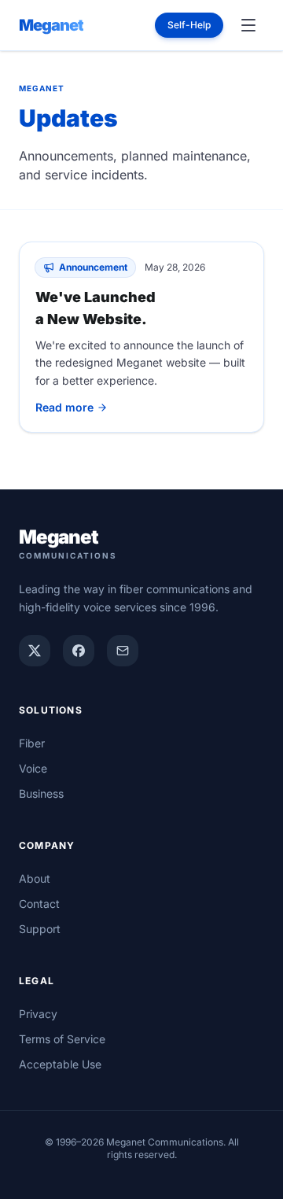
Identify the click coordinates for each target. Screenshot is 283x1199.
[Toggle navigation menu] (248, 25)
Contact (39, 903)
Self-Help (189, 25)
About (34, 878)
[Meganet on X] (34, 650)
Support (40, 928)
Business (41, 793)
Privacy (38, 1013)
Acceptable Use (60, 1064)
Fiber (32, 743)
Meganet (51, 25)
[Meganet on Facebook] (78, 650)
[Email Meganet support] (122, 650)
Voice (33, 768)
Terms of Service (62, 1039)
